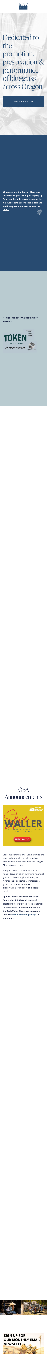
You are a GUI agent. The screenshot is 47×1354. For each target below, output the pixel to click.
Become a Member (23, 101)
